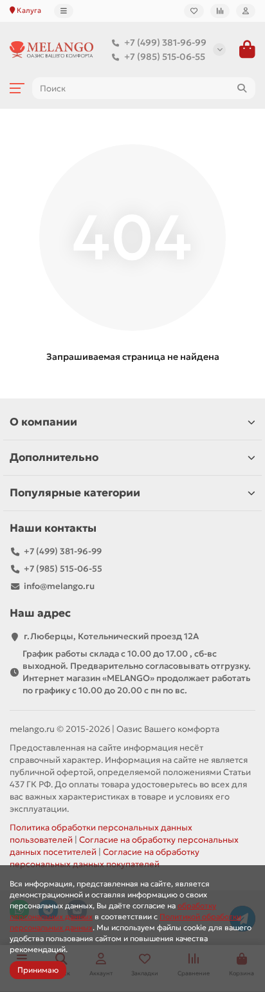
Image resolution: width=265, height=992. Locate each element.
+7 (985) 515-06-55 (164, 56)
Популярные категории (75, 493)
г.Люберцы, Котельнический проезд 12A (111, 636)
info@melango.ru (59, 586)
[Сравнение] (220, 11)
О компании (43, 422)
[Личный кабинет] (245, 11)
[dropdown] (63, 11)
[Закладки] (194, 11)
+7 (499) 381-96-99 (165, 42)
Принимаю (38, 970)
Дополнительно (54, 457)
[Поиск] (242, 88)
